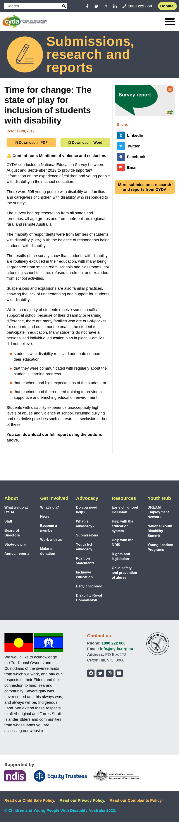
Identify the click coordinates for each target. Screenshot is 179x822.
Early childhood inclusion (125, 510)
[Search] (64, 6)
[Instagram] (110, 673)
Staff (8, 521)
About (11, 498)
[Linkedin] (119, 673)
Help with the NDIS (122, 542)
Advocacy (87, 498)
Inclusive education (84, 574)
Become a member (48, 528)
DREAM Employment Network (158, 512)
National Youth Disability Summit (160, 531)
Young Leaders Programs (160, 547)
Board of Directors (12, 533)
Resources (124, 498)
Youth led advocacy (84, 547)
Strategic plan (16, 544)
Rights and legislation (121, 556)
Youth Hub (159, 498)
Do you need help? (86, 510)
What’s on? (49, 507)
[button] (170, 21)
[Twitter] (100, 673)
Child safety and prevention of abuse (124, 572)
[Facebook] (91, 673)
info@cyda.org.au (116, 649)
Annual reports (16, 553)
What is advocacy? (85, 523)
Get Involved (54, 498)
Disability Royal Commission (89, 598)
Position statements (85, 560)
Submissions (87, 535)
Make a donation (47, 551)
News (44, 516)
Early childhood (89, 586)
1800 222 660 (114, 643)
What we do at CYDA (16, 510)
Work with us (51, 539)
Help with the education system (122, 526)
